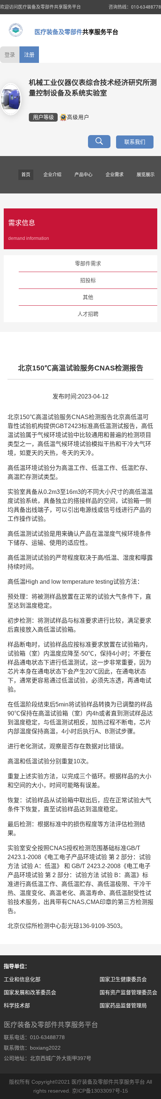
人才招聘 (88, 314)
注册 (29, 55)
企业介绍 (52, 174)
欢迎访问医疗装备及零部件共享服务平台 (40, 7)
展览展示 (146, 174)
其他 (88, 297)
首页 (25, 174)
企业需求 (115, 174)
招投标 (88, 280)
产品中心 (83, 174)
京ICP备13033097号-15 (100, 1091)
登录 (9, 55)
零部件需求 (88, 263)
